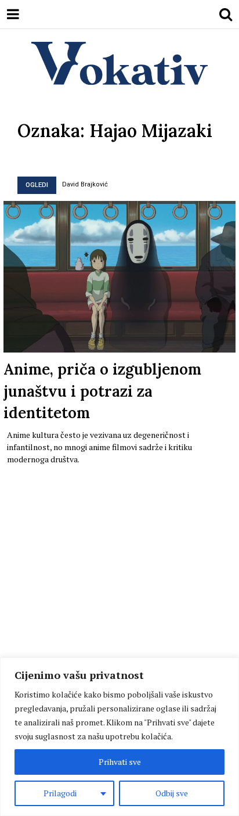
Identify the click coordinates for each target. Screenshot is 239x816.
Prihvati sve (120, 761)
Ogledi (37, 185)
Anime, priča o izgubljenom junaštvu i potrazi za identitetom (102, 391)
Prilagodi (60, 793)
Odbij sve (171, 793)
